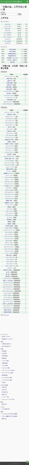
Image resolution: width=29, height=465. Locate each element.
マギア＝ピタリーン (10, 265)
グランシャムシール (9, 76)
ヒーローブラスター (7, 103)
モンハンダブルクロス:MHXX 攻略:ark (11, 1)
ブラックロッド (10, 261)
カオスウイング (7, 101)
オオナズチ (7, 24)
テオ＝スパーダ (9, 146)
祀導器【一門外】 (9, 143)
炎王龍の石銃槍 (9, 225)
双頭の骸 (12, 62)
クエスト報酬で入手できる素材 (9, 416)
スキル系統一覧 (6, 409)
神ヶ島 (7, 274)
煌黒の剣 (9, 85)
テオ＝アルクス (9, 234)
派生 (5, 351)
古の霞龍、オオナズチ (12, 57)
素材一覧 (4, 418)
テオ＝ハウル (9, 211)
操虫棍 (3, 375)
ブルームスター (7, 293)
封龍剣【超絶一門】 (10, 158)
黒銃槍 (9, 221)
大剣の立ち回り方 (6, 343)
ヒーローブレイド (9, 152)
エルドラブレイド (9, 125)
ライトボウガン (6, 377)
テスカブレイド (9, 118)
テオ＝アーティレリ (7, 301)
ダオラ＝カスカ (9, 242)
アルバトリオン (7, 26)
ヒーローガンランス (9, 91)
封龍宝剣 (9, 154)
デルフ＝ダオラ (7, 295)
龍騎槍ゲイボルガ (9, 202)
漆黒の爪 (9, 80)
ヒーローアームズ (8, 95)
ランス (3, 365)
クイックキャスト (7, 289)
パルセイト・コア (9, 179)
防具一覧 (4, 404)
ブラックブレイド (9, 120)
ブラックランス (9, 213)
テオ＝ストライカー (9, 246)
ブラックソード (9, 148)
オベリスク (9, 217)
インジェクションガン (7, 291)
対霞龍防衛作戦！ (12, 53)
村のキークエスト (6, 336)
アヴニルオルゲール (9, 192)
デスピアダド (9, 240)
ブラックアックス (9, 236)
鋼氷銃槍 (9, 219)
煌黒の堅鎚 (8, 87)
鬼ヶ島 (7, 272)
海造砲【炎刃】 (7, 310)
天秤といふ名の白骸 (7, 303)
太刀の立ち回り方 (6, 346)
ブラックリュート (9, 194)
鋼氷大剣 (9, 114)
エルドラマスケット (7, 286)
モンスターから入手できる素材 (9, 413)
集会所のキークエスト (7, 339)
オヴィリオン (9, 129)
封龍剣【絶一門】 (9, 139)
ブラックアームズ (9, 249)
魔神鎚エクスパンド (9, 173)
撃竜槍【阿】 (9, 200)
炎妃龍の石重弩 (7, 312)
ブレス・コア (9, 175)
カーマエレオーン (7, 299)
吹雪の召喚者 (12, 49)
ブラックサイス (9, 133)
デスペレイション (9, 137)
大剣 (3, 351)
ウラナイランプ (7, 278)
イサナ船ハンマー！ (9, 186)
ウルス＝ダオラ (10, 259)
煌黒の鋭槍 (9, 89)
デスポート (10, 268)
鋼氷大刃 (9, 131)
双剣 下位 (4, 394)
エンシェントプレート (9, 112)
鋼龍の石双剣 (9, 169)
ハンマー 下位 (5, 396)
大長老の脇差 (9, 82)
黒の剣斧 (9, 93)
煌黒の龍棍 (10, 99)
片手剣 (3, 355)
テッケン (9, 171)
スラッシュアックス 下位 (8, 399)
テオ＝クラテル (9, 177)
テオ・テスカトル (7, 37)
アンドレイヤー (9, 204)
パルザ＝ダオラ (9, 228)
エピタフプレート (9, 116)
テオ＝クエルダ (9, 190)
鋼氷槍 (9, 207)
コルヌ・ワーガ (9, 167)
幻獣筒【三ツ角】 (7, 270)
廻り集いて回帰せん (12, 60)
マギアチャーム (9, 198)
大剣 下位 (4, 387)
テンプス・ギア (9, 244)
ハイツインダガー (9, 160)
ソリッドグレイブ (10, 257)
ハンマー (4, 360)
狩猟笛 (3, 363)
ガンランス (4, 368)
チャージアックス (6, 372)
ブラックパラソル (7, 282)
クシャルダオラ (7, 32)
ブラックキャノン (7, 305)
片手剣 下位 (5, 392)
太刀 (3, 353)
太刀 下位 (4, 389)
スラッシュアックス (7, 370)
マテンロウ (9, 209)
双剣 (3, 358)
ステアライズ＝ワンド (8, 230)
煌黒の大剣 (9, 78)
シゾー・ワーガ (9, 253)
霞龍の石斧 (9, 255)
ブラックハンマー (9, 181)
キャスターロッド (10, 97)
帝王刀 (9, 127)
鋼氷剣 (9, 141)
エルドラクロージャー (9, 156)
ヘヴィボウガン (6, 380)
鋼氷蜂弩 (7, 276)
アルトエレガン (9, 232)
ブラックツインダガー (9, 162)
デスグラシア (9, 188)
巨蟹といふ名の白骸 (7, 280)
